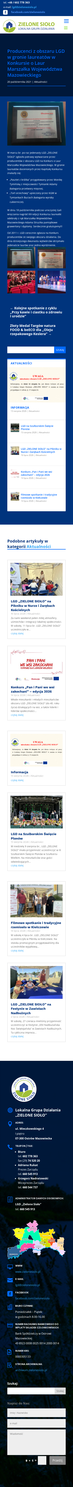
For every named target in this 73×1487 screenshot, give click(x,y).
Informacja (20, 407)
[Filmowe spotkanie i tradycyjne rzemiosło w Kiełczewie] (15, 496)
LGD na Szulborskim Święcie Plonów (37, 427)
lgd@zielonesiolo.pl (27, 1285)
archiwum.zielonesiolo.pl (31, 1370)
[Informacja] (36, 384)
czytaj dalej (17, 633)
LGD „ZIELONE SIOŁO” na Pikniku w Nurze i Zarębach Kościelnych (41, 450)
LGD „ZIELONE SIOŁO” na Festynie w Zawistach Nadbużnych (31, 1008)
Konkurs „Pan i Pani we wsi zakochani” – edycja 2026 (36, 473)
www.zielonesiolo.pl (27, 1272)
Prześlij (57, 1460)
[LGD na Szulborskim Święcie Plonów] (15, 427)
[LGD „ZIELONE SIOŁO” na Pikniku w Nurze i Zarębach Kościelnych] (15, 450)
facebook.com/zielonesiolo (28, 12)
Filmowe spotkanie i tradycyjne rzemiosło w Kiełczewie (39, 496)
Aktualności (40, 81)
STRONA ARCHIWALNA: (29, 1364)
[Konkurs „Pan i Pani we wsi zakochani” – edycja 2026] (15, 473)
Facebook (22, 1292)
